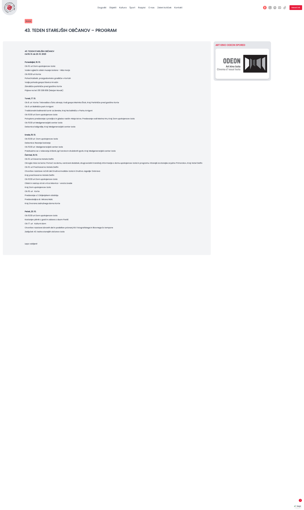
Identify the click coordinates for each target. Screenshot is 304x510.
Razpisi (141, 7)
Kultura (123, 7)
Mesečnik (295, 7)
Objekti (112, 7)
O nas (151, 7)
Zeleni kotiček (164, 7)
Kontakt (178, 7)
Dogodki (102, 7)
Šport (132, 7)
